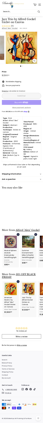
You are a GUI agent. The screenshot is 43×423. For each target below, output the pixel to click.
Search (4, 360)
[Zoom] (34, 61)
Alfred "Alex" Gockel (10, 28)
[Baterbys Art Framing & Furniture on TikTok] (34, 389)
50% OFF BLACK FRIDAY (19, 275)
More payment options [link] (21, 107)
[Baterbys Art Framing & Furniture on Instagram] (23, 389)
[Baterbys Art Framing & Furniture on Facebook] (26, 389)
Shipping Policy (7, 372)
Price (4, 72)
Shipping (5, 91)
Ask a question (9, 179)
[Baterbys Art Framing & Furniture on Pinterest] (30, 389)
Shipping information (11, 174)
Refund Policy (7, 363)
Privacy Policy (7, 366)
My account (6, 378)
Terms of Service (8, 369)
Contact (5, 375)
